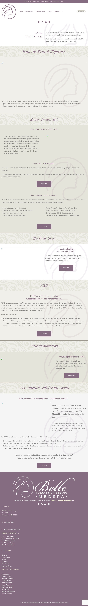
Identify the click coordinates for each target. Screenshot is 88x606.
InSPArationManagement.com (60, 602)
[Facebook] (38, 22)
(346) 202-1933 (60, 1)
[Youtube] (45, 22)
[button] (81, 11)
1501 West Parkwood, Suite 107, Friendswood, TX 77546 (40, 1)
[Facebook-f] (38, 504)
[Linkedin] (49, 22)
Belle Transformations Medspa (31, 602)
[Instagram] (42, 22)
